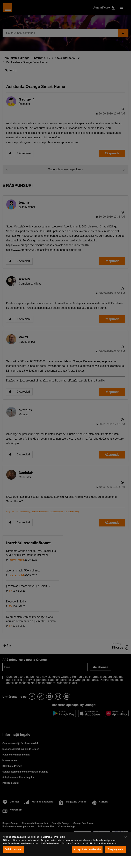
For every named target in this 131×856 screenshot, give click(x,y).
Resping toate (115, 849)
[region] (65, 844)
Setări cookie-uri (13, 849)
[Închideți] (125, 837)
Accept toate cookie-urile (87, 849)
